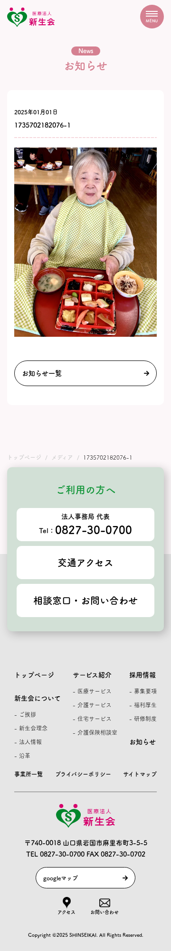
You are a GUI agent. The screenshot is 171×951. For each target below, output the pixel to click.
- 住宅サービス (92, 718)
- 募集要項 (143, 691)
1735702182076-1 (42, 125)
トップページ (34, 675)
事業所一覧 (28, 774)
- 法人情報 (28, 742)
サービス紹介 (92, 675)
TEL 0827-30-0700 (55, 854)
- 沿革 (22, 755)
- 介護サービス (92, 705)
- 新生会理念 (31, 728)
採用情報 (142, 675)
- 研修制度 (143, 718)
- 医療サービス (92, 691)
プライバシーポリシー (83, 774)
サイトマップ (140, 774)
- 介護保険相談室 (95, 732)
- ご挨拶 (25, 714)
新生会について (37, 698)
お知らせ (142, 742)
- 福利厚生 (143, 705)
